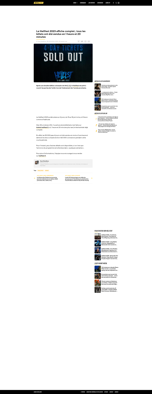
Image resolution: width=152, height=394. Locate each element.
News (74, 3)
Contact (111, 392)
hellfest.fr (42, 156)
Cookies (116, 392)
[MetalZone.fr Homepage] (39, 3)
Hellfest (76, 86)
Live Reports (91, 3)
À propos (83, 392)
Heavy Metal (40, 170)
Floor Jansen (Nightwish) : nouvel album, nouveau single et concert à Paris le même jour (107, 131)
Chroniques (83, 3)
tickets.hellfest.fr (42, 127)
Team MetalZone (42, 41)
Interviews (100, 3)
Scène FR (108, 3)
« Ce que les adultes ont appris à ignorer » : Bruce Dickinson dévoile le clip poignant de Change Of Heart (107, 125)
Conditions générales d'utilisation (94, 392)
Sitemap (106, 392)
